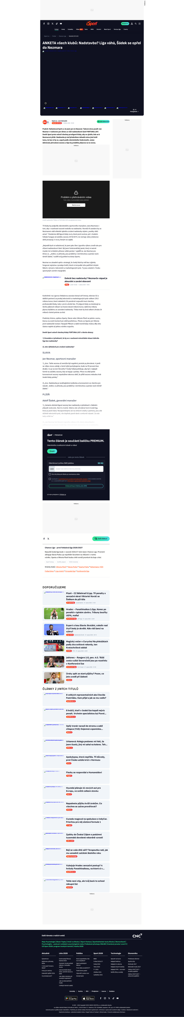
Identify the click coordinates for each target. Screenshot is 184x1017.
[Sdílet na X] (48, 538)
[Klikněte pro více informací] (45, 103)
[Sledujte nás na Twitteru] (52, 23)
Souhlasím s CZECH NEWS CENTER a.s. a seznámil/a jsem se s (76, 480)
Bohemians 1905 (96, 567)
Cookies (123, 1009)
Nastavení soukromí (132, 1009)
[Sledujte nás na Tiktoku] (56, 23)
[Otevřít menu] (139, 24)
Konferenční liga (83, 571)
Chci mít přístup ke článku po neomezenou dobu (65, 474)
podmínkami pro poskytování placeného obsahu (73, 479)
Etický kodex (103, 1012)
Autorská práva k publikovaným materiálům (57, 1009)
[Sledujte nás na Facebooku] (44, 23)
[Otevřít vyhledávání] (136, 24)
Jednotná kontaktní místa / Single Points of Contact (85, 1012)
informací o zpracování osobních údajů (79, 481)
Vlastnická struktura (64, 1012)
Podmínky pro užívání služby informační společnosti (84, 1009)
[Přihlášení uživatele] (132, 24)
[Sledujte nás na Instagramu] (48, 23)
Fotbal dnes (49, 571)
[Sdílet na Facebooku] (44, 538)
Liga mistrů (59, 571)
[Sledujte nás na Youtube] (60, 23)
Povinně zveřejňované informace (116, 1012)
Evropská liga (70, 571)
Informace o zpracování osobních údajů (109, 1009)
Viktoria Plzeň (61, 567)
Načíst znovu (76, 205)
